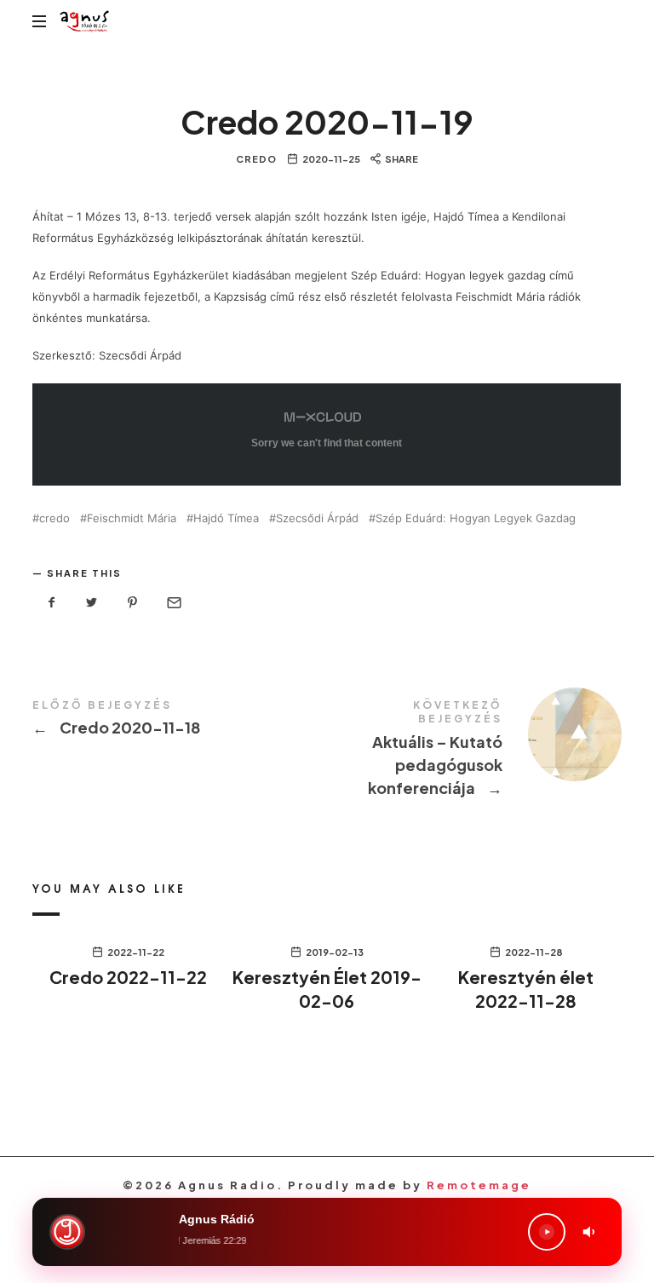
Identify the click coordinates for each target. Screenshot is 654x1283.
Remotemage (479, 1185)
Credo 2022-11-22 (128, 976)
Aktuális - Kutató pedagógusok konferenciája (474, 751)
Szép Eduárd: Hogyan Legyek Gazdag (476, 518)
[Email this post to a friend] (173, 602)
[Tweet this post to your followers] (92, 602)
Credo (256, 158)
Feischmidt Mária (131, 518)
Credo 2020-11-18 (179, 721)
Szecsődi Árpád (317, 518)
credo (54, 518)
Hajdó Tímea (226, 518)
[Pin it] (133, 602)
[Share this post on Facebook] (51, 602)
